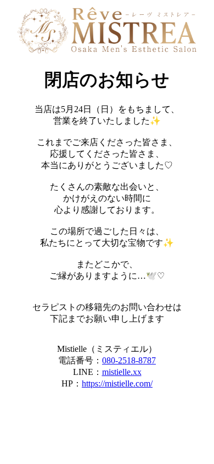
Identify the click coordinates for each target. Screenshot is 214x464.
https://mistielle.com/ (117, 383)
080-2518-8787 (129, 360)
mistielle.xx (122, 372)
